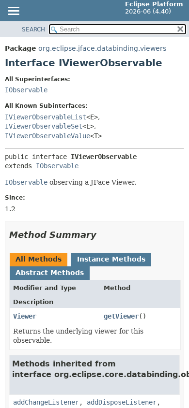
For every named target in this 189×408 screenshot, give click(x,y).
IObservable (26, 90)
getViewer (121, 316)
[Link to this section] (103, 235)
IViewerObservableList (45, 117)
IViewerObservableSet (43, 126)
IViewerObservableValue (47, 136)
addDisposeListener (122, 402)
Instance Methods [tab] (111, 259)
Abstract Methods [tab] (50, 273)
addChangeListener (46, 402)
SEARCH (33, 29)
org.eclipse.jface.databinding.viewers (102, 48)
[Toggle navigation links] (13, 11)
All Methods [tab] (39, 259)
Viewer (24, 316)
